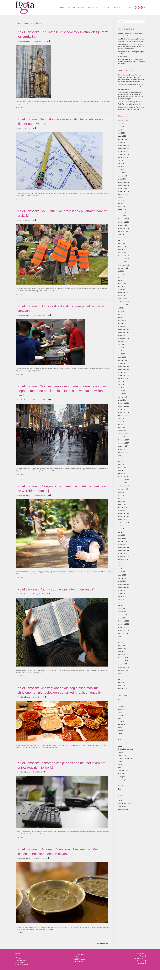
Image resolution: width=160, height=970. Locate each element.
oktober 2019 (122, 372)
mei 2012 (121, 642)
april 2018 (121, 427)
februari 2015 (122, 541)
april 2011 (121, 682)
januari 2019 (122, 400)
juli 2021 (121, 308)
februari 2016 (122, 507)
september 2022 (123, 265)
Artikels (81, 7)
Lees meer (19, 107)
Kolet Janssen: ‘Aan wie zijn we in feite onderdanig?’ (55, 589)
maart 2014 (122, 575)
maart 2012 (122, 648)
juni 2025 (121, 164)
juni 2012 (121, 639)
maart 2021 (122, 320)
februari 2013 (122, 615)
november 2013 (123, 587)
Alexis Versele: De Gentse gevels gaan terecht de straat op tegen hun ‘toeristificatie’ (131, 54)
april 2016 (121, 501)
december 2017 (123, 440)
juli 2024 (121, 197)
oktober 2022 (122, 262)
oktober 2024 (122, 188)
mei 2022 (121, 277)
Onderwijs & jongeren (125, 749)
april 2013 (121, 609)
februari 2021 (122, 323)
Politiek (120, 752)
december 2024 (123, 182)
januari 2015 (122, 544)
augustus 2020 (123, 342)
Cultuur (120, 715)
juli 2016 (121, 492)
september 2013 (123, 593)
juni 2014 (121, 566)
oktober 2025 (122, 151)
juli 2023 (121, 234)
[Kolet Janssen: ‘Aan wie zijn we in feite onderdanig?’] (62, 632)
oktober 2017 (122, 446)
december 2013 (123, 584)
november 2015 (123, 516)
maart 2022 (122, 283)
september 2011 (123, 667)
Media (120, 746)
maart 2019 (122, 394)
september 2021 (123, 302)
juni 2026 (121, 127)
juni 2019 (121, 384)
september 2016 (123, 486)
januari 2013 (122, 618)
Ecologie (121, 721)
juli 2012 (121, 636)
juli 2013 (121, 599)
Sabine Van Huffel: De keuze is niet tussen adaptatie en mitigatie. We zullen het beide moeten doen (131, 46)
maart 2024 (122, 210)
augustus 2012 (123, 633)
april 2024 (121, 206)
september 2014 (123, 556)
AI (118, 703)
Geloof (120, 734)
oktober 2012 (122, 627)
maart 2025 (122, 173)
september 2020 (123, 338)
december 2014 (123, 547)
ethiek (120, 727)
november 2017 (123, 443)
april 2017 (121, 464)
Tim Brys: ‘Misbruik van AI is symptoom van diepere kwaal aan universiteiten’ (131, 87)
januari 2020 (122, 363)
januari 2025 (122, 179)
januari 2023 (122, 253)
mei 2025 (121, 167)
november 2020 (123, 332)
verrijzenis (121, 773)
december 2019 (123, 366)
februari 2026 (122, 139)
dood (119, 718)
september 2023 (123, 228)
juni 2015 (121, 529)
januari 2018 (122, 437)
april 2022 (121, 280)
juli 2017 (121, 455)
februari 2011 (122, 688)
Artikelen (121, 712)
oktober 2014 (122, 553)
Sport (120, 767)
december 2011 (123, 658)
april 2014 (121, 572)
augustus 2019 (123, 378)
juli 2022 (121, 271)
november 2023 (123, 222)
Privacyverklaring (22, 964)
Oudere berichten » (102, 944)
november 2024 (123, 185)
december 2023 (123, 219)
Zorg (119, 789)
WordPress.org (123, 809)
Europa (120, 730)
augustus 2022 (123, 268)
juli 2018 (121, 418)
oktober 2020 (122, 335)
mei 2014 (121, 569)
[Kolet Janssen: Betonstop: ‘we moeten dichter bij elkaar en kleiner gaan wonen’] (59, 161)
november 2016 (123, 480)
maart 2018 (122, 431)
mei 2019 (121, 388)
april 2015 (121, 535)
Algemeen (121, 706)
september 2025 (123, 154)
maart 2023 (122, 246)
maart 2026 (122, 136)
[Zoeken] (144, 7)
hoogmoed (121, 737)
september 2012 (123, 630)
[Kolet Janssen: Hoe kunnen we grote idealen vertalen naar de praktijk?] (62, 254)
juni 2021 (121, 311)
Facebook (140, 961)
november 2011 (123, 661)
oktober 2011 (122, 664)
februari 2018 (122, 434)
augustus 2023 (123, 231)
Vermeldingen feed (124, 803)
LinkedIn (141, 963)
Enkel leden (116, 7)
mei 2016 (121, 498)
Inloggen (127, 7)
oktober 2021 (122, 299)
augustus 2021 (123, 305)
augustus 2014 (123, 559)
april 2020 (121, 354)
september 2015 (123, 523)
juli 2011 (121, 673)
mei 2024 (121, 203)
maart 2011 (122, 685)
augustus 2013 (123, 596)
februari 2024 (122, 213)
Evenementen (92, 7)
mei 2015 (121, 532)
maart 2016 (122, 504)
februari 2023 (122, 249)
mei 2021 (121, 314)
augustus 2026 (123, 121)
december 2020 (123, 329)
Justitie (120, 740)
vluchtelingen (122, 780)
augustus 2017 (123, 452)
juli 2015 (121, 526)
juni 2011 (121, 676)
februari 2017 (122, 470)
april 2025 (121, 170)
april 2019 (121, 391)
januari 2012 (122, 655)
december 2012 (123, 621)
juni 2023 (121, 237)
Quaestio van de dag (125, 758)
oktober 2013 (122, 590)
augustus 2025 (123, 157)
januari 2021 (122, 326)
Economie (121, 724)
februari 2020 (122, 360)
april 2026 (121, 133)
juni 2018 (121, 421)
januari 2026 (122, 142)
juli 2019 (121, 381)
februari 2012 (122, 652)
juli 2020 (121, 345)
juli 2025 (121, 161)
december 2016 (123, 477)
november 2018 (123, 406)
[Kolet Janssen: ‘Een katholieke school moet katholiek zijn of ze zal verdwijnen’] (33, 71)
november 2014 (123, 550)
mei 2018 (121, 424)
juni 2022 (121, 274)
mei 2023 (121, 240)
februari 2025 (122, 176)
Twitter (142, 956)
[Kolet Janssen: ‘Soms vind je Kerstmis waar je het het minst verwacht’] (50, 342)
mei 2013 (121, 606)
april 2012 (121, 645)
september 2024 (123, 191)
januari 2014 (122, 581)
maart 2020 (122, 357)
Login (120, 800)
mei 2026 (121, 130)
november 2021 (123, 296)
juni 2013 (121, 602)
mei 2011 (121, 679)
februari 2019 (122, 397)
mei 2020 (121, 351)
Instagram (138, 958)
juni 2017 (121, 458)
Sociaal (120, 764)
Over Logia (71, 7)
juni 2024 (121, 200)
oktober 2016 (122, 483)
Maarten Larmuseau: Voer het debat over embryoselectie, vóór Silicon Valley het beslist (131, 61)
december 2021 (123, 292)
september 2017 (123, 449)
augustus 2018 (123, 415)
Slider (120, 761)
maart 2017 (122, 467)
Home (61, 7)
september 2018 (123, 412)
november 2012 (123, 624)
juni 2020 (121, 348)
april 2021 (121, 317)
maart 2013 (122, 612)
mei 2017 (121, 461)
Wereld (120, 786)
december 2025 (123, 145)
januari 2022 (122, 289)
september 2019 (123, 375)
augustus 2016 (123, 489)
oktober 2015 (122, 520)
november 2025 (123, 148)
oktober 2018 (122, 409)
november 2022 (123, 259)
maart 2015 (122, 538)
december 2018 (123, 403)
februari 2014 (122, 578)
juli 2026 (121, 124)
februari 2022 (122, 286)
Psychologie (122, 755)
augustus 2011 (123, 670)
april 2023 (121, 243)
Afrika (120, 700)
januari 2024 (122, 216)
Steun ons (105, 7)
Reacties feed (122, 806)
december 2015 (123, 513)
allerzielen (121, 709)
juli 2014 (121, 563)
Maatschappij (122, 743)
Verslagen (121, 777)
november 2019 (123, 369)
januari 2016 (122, 510)
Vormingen (121, 783)
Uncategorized (123, 770)
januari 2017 (122, 474)
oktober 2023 (122, 225)
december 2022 (123, 256)
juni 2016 (121, 495)
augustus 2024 (123, 194)
